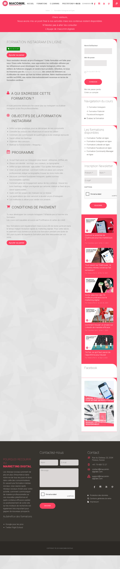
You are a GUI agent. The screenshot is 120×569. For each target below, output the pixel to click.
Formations (42, 4)
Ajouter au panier (16, 55)
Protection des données (99, 495)
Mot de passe (89, 58)
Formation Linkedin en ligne (98, 145)
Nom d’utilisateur (91, 46)
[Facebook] (94, 4)
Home (48, 10)
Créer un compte (91, 92)
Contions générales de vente (100, 498)
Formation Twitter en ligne (98, 138)
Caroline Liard (93, 243)
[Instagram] (99, 4)
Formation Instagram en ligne (99, 141)
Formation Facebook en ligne (99, 148)
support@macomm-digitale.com (100, 477)
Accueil (30, 4)
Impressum (94, 502)
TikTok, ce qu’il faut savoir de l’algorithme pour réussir (97, 353)
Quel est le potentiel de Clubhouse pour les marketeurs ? (98, 237)
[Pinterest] (109, 4)
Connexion (86, 3)
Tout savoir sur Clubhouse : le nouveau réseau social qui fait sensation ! (98, 267)
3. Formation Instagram (96, 107)
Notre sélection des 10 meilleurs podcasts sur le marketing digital (96, 297)
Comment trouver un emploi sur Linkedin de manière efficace (99, 326)
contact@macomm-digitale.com (100, 470)
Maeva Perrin (92, 273)
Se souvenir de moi (93, 71)
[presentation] (102, 194)
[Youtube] (104, 4)
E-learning (54, 4)
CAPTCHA (88, 187)
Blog (78, 4)
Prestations (67, 4)
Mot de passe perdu (92, 89)
